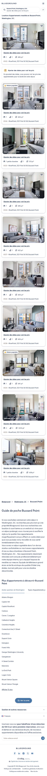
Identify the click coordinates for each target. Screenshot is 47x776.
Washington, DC (20, 502)
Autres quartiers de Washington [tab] (13, 590)
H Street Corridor (8, 661)
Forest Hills (6, 648)
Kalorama (5, 666)
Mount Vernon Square (9, 680)
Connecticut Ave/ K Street (11, 629)
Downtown (6, 634)
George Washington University (13, 652)
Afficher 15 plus (7, 690)
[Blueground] (23, 748)
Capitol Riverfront (8, 606)
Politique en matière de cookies (19, 771)
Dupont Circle (6, 638)
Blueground (6, 502)
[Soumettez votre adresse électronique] (43, 738)
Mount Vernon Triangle (10, 684)
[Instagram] (23, 753)
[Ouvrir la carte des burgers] (43, 3)
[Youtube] (32, 753)
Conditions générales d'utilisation (32, 769)
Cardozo (5, 611)
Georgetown (6, 657)
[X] (28, 753)
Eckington (5, 643)
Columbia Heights (8, 625)
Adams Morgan (7, 597)
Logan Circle (6, 675)
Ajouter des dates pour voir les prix (16, 53)
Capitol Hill (6, 602)
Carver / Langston (8, 615)
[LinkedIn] (19, 753)
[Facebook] (15, 753)
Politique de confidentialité (12, 769)
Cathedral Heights (8, 620)
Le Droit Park (6, 670)
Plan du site (34, 771)
